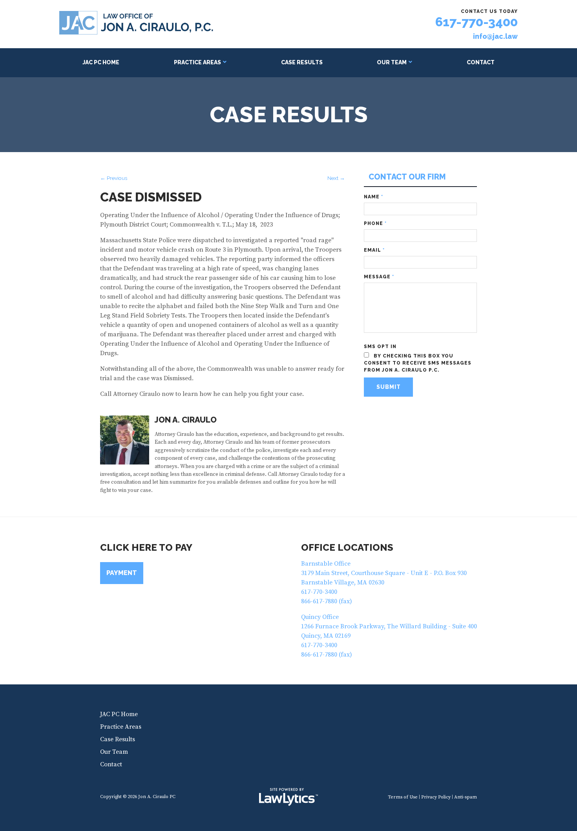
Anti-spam (465, 797)
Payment (121, 573)
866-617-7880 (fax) (326, 601)
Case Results (302, 62)
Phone (375, 223)
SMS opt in (380, 346)
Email (374, 250)
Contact (481, 62)
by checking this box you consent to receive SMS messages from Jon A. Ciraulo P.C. (417, 363)
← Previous (113, 178)
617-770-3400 (476, 22)
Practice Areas (197, 62)
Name (373, 197)
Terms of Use (403, 797)
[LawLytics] (288, 797)
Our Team (392, 62)
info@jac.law (495, 36)
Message (379, 276)
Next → (336, 178)
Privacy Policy (436, 797)
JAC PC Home (100, 62)
